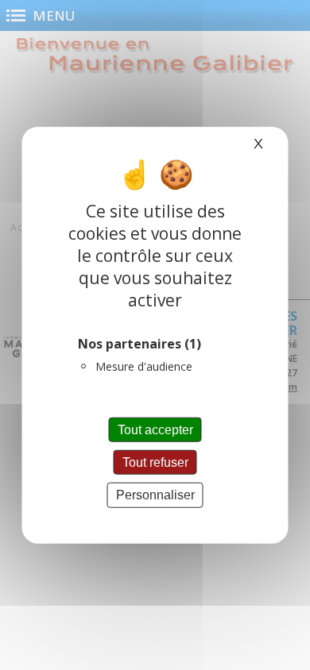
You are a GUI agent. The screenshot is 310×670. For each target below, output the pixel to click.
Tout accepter (155, 430)
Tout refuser (155, 462)
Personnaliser (155, 495)
